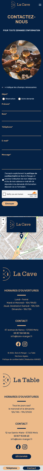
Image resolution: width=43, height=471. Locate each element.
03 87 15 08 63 (21, 436)
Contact (31, 468)
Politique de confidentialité (13, 359)
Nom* (4, 114)
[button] (40, 5)
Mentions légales (21, 356)
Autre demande (27, 99)
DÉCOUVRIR (21, 456)
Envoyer (9, 203)
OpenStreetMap (38, 259)
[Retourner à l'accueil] (21, 5)
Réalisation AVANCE (33, 359)
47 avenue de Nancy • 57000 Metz (21, 330)
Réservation (10, 99)
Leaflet (30, 259)
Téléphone (11, 468)
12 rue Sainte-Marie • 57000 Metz (21, 432)
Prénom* (6, 104)
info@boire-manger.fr (21, 336)
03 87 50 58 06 (21, 333)
